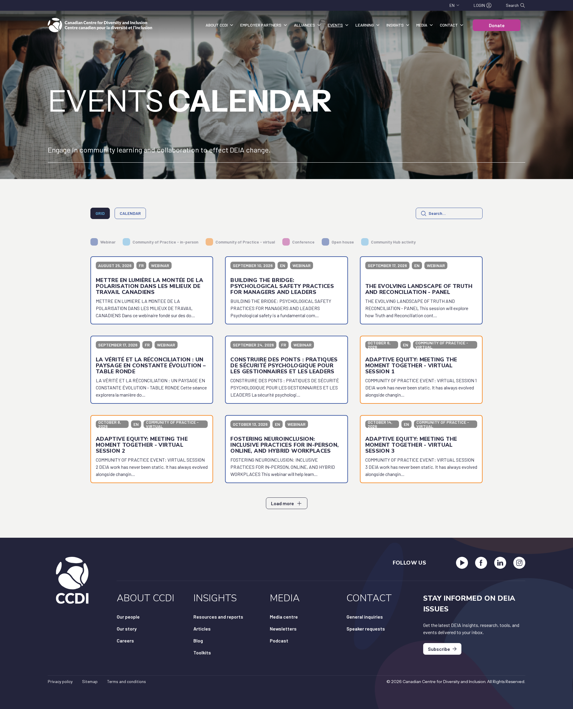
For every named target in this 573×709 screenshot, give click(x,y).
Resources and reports (218, 616)
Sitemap (90, 681)
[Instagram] (519, 563)
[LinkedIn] (500, 563)
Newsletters (283, 628)
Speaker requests (365, 628)
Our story (127, 628)
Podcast (279, 640)
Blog (198, 640)
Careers (125, 640)
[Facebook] (481, 563)
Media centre (284, 616)
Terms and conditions (126, 681)
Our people (128, 616)
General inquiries (364, 616)
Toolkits (202, 652)
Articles (202, 628)
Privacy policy (60, 681)
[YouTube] (462, 563)
